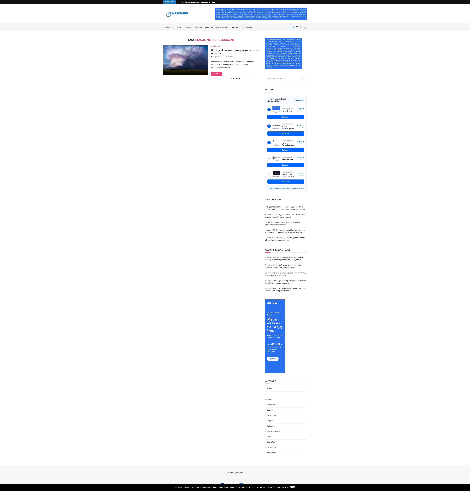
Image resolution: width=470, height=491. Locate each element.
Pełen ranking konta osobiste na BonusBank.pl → (286, 188)
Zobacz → (285, 117)
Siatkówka (271, 426)
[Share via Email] (239, 79)
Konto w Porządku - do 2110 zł (287, 144)
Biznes (188, 27)
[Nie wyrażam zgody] (467, 487)
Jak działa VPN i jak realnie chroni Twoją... (197, 2)
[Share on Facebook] (233, 79)
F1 (268, 394)
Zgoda (292, 487)
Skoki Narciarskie (273, 431)
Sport (179, 27)
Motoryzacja (222, 27)
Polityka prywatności (235, 473)
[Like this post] (231, 79)
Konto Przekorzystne (288, 127)
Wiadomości (168, 27)
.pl (299, 100)
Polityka (209, 27)
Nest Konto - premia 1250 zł (288, 175)
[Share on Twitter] (236, 79)
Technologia (246, 27)
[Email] (293, 27)
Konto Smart (287, 111)
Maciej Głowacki (216, 57)
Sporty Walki (271, 442)
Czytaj (216, 74)
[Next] (180, 2)
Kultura (198, 27)
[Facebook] (290, 27)
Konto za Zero (287, 160)
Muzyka (234, 27)
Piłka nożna (271, 415)
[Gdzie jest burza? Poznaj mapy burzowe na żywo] (185, 60)
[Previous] (178, 2)
